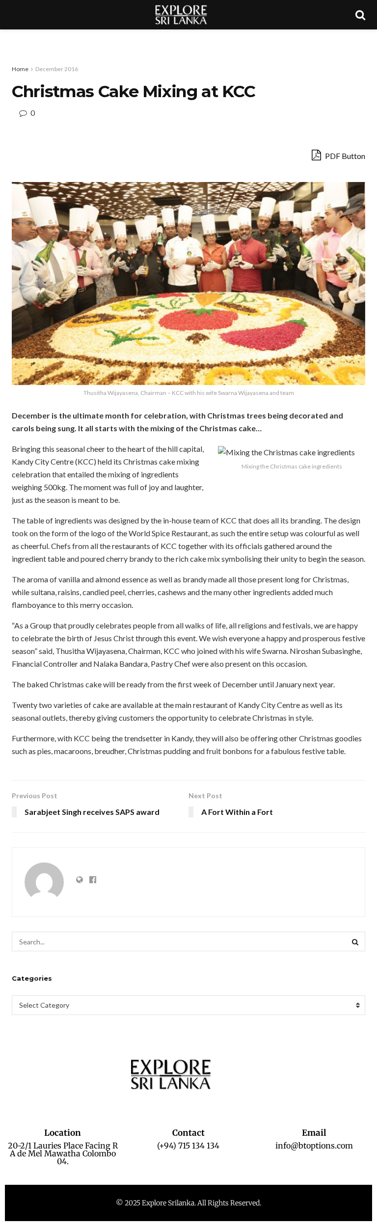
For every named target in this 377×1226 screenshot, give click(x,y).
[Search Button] (355, 941)
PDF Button (344, 155)
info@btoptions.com (314, 1145)
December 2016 (56, 69)
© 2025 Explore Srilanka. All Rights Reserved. (188, 1203)
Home (20, 69)
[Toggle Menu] (13, 39)
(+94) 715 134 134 (188, 1145)
